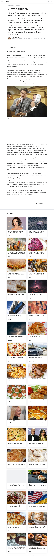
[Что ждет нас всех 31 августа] (37, 290)
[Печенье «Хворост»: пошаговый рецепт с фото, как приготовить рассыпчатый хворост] (16, 458)
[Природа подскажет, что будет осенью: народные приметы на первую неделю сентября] (37, 311)
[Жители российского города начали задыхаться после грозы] (16, 332)
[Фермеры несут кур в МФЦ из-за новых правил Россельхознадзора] (16, 248)
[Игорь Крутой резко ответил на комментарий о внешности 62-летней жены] (37, 437)
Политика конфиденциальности (43, 555)
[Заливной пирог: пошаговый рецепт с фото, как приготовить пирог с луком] (16, 269)
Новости (18, 5)
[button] (27, 101)
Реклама (12, 555)
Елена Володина (15, 37)
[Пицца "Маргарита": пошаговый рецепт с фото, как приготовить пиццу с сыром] (16, 374)
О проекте (21, 555)
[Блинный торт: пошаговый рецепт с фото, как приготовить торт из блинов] (16, 543)
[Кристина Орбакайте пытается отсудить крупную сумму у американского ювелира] (16, 416)
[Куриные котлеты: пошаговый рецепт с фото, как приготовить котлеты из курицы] (37, 395)
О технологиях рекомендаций (30, 555)
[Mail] (4, 1)
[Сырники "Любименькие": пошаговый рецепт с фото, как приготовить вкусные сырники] (37, 332)
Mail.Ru (2, 555)
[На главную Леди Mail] (7, 1)
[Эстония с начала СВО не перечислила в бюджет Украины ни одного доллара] (16, 311)
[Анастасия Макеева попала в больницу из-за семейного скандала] (16, 227)
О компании (7, 555)
